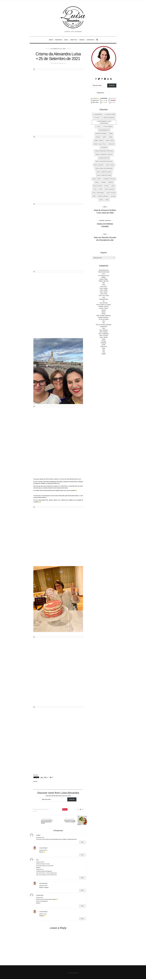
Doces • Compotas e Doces (104, 172)
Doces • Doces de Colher (104, 175)
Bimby (104, 137)
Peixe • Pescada (111, 192)
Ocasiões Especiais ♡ (103, 317)
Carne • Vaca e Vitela (100, 144)
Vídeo (107, 199)
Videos (81, 40)
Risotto (103, 344)
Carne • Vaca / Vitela (104, 295)
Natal (113, 185)
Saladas (113, 196)
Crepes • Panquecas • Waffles (104, 154)
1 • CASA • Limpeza (107, 126)
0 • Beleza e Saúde (110, 114)
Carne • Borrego (104, 288)
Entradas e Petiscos (109, 178)
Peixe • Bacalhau (109, 189)
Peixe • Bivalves (104, 332)
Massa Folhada (97, 185)
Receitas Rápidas (103, 196)
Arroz (111, 133)
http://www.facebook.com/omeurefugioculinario (46, 873)
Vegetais (104, 353)
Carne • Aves (103, 286)
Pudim (103, 339)
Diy (103, 301)
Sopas (101, 199)
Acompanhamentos (104, 130)
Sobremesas (103, 346)
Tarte (103, 350)
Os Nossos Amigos (104, 319)
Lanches (103, 182)
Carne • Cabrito (103, 290)
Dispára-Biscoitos (104, 158)
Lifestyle (73, 40)
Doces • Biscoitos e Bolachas (104, 161)
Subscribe (72, 799)
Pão (104, 322)
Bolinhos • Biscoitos (105, 220)
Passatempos (103, 326)
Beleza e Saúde (104, 279)
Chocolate (111, 144)
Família (46, 809)
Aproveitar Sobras (101, 133)
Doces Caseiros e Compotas (103, 304)
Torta (105, 234)
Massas (107, 185)
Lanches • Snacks (103, 308)
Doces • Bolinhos (98, 165)
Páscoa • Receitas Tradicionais (103, 324)
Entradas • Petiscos (104, 306)
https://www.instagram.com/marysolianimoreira (46, 874)
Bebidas (104, 277)
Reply (82, 842)
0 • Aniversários (97, 114)
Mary (37, 859)
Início (51, 40)
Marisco (111, 182)
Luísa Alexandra (43, 848)
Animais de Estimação (103, 272)
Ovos (95, 189)
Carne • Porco (110, 140)
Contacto (90, 40)
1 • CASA (98, 126)
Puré (94, 196)
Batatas (98, 137)
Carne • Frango (98, 140)
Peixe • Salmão (103, 337)
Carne (110, 137)
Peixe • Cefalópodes (98, 192)
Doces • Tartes (97, 178)
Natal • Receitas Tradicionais (103, 315)
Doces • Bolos (110, 165)
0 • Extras (96, 117)
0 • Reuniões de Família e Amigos (39, 809)
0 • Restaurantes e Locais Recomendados (104, 122)
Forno (96, 182)
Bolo (104, 282)
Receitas (58, 40)
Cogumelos (104, 147)
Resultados (103, 342)
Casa (66, 40)
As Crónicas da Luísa (58, 48)
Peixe (100, 189)
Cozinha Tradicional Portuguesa (104, 151)
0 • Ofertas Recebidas (108, 117)
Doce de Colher (104, 302)
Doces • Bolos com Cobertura (104, 168)
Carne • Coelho (103, 292)
